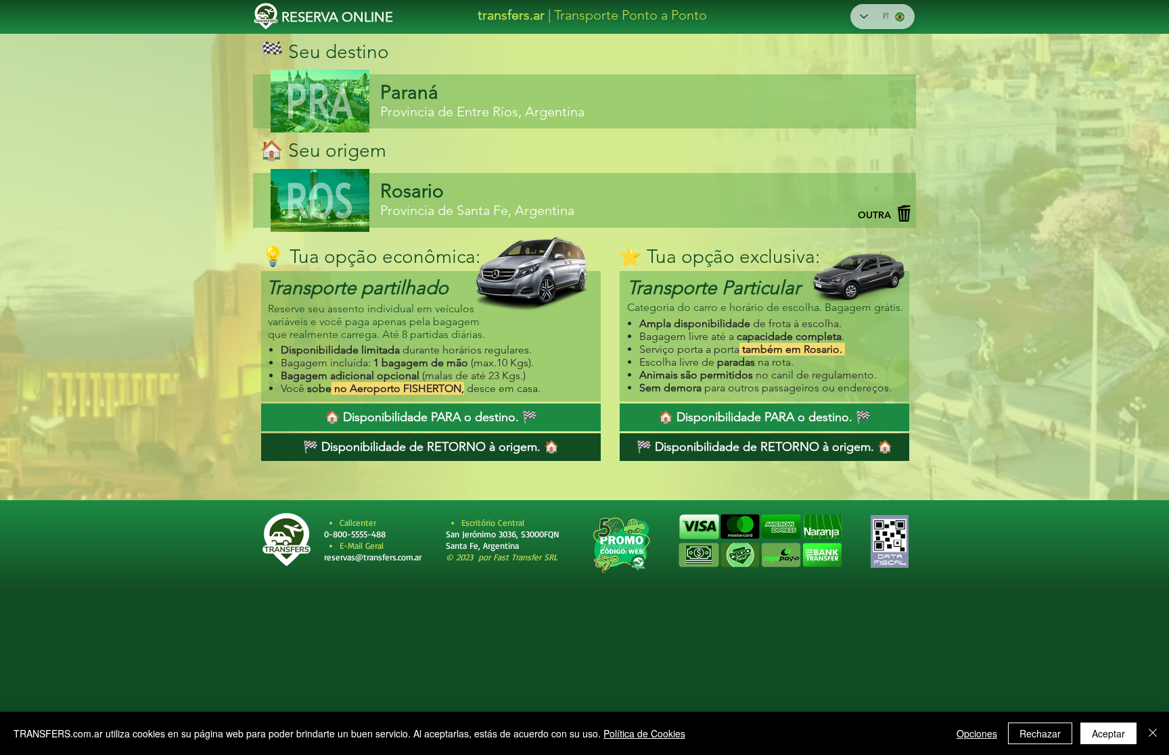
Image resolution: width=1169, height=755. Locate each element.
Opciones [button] (977, 733)
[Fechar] (1153, 733)
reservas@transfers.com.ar (372, 557)
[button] (760, 541)
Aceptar (1108, 733)
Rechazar (1040, 733)
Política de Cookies (644, 733)
